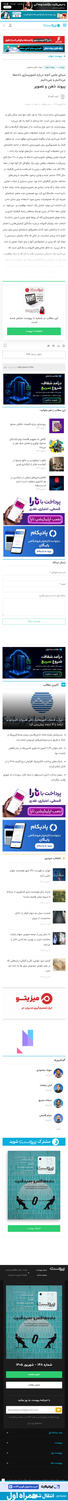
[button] (64, 25)
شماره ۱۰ (28, 104)
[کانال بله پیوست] (34, 15)
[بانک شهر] (34, 40)
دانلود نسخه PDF (34, 354)
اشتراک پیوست (34, 1228)
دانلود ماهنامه (34, 1374)
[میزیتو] (34, 1003)
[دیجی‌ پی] (34, 6)
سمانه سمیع (45, 1100)
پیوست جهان (55, 56)
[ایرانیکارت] (34, 1486)
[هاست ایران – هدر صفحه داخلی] (34, 48)
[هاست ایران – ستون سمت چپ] (34, 389)
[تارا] (34, 509)
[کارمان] (34, 1037)
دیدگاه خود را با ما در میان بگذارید (52, 595)
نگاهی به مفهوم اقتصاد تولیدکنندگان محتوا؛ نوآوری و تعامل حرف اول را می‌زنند (27, 443)
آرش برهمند (46, 1085)
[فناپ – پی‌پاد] (34, 541)
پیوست (61, 67)
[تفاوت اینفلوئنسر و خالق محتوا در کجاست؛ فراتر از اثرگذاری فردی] (56, 471)
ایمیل (63, 584)
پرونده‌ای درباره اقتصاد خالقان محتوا (28, 424)
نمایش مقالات (34, 1385)
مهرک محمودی (44, 1070)
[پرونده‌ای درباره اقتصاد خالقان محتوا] (56, 432)
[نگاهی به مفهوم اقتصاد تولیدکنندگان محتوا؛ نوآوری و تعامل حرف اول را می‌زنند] (56, 451)
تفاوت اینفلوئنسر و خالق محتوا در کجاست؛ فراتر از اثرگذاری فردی (29, 462)
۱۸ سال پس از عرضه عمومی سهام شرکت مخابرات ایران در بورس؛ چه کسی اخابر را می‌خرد (30, 940)
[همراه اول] (34, 1496)
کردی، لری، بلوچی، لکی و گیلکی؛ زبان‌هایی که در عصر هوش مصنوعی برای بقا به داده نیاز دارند (28, 966)
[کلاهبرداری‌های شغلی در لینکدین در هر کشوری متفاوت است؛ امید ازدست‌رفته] (56, 490)
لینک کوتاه (12, 367)
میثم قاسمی (45, 1115)
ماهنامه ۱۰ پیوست (34, 331)
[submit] (59, 1409)
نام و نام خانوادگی (58, 572)
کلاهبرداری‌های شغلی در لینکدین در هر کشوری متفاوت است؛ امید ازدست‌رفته (28, 482)
